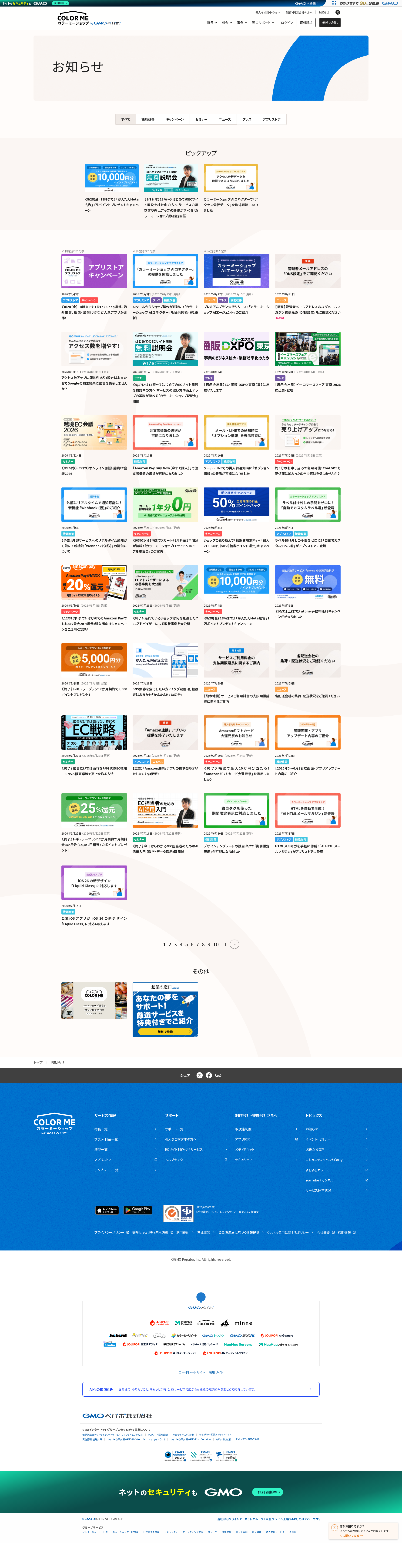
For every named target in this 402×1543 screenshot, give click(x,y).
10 (216, 944)
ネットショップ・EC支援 (126, 1532)
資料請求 (306, 22)
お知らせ (323, 12)
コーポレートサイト (192, 1372)
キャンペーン (175, 119)
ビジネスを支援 (151, 1532)
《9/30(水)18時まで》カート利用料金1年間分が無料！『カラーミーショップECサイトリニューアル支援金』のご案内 (165, 546)
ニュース (225, 119)
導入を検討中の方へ (267, 12)
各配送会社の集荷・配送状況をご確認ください (307, 696)
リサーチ (212, 1532)
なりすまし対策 (223, 1439)
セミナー (201, 119)
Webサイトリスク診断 (183, 1434)
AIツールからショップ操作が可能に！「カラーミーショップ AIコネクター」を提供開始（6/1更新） (165, 312)
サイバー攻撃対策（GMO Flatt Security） (190, 1439)
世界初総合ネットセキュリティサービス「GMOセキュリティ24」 (112, 1434)
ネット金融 (242, 1532)
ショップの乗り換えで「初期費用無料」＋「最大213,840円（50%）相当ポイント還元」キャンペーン (236, 546)
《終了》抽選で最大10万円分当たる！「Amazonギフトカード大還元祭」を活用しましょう (236, 774)
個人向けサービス (275, 1532)
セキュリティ (171, 1532)
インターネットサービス (95, 1532)
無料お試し (330, 22)
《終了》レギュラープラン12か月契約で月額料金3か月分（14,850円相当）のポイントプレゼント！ (94, 844)
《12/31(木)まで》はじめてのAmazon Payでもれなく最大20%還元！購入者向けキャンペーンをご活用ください (94, 624)
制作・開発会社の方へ (299, 12)
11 (224, 944)
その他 (292, 1532)
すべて (125, 119)
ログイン (287, 22)
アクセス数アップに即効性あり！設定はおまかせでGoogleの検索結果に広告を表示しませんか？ (94, 383)
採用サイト (216, 1372)
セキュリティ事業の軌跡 (247, 1439)
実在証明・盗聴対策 (92, 1439)
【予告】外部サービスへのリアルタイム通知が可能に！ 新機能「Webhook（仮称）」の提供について (94, 546)
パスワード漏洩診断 (158, 1434)
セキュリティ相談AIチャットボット (215, 1434)
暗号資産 (256, 1532)
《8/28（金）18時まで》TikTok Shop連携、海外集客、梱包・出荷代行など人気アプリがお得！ (94, 312)
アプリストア (272, 119)
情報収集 (226, 1532)
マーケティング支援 (193, 1532)
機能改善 (147, 119)
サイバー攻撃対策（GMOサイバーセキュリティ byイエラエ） (136, 1439)
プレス (246, 119)
